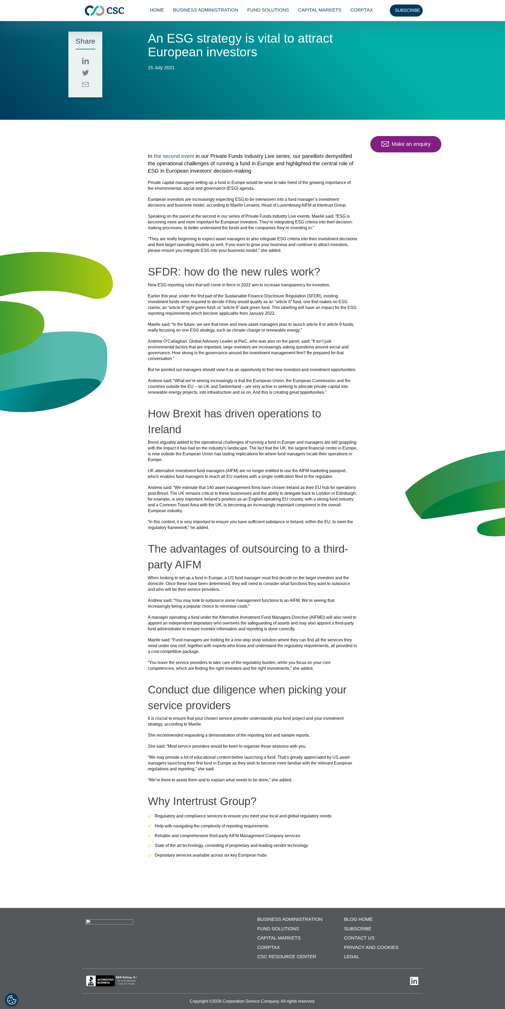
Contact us (359, 938)
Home (157, 10)
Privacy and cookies (371, 947)
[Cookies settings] (11, 999)
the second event (174, 156)
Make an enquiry (411, 144)
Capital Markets (319, 10)
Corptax (361, 10)
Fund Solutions (268, 10)
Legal (351, 956)
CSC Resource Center (286, 956)
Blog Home (358, 919)
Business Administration (205, 10)
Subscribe (357, 928)
